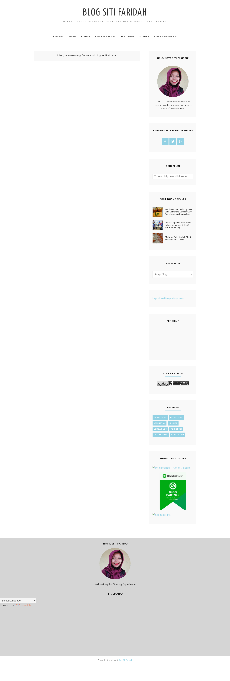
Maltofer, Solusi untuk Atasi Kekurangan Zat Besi (178, 238)
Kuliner (173, 423)
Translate (26, 605)
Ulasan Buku (161, 435)
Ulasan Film (177, 435)
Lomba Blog (160, 429)
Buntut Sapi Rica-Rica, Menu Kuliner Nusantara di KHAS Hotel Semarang (178, 225)
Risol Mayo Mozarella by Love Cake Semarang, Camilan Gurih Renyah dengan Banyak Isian (178, 211)
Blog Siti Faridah (115, 13)
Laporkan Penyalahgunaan (168, 298)
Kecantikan (176, 417)
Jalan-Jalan (160, 417)
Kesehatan (159, 423)
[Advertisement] (87, 102)
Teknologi (176, 429)
